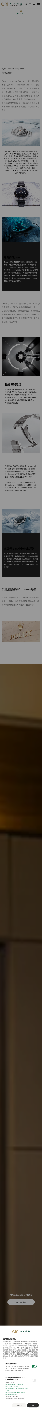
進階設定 (19, 1405)
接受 (33, 1405)
